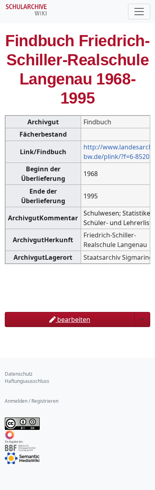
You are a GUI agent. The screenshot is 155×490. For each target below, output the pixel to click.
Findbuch (97, 122)
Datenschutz (19, 373)
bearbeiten (73, 319)
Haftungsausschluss (27, 381)
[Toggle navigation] (139, 12)
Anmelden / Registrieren (31, 401)
